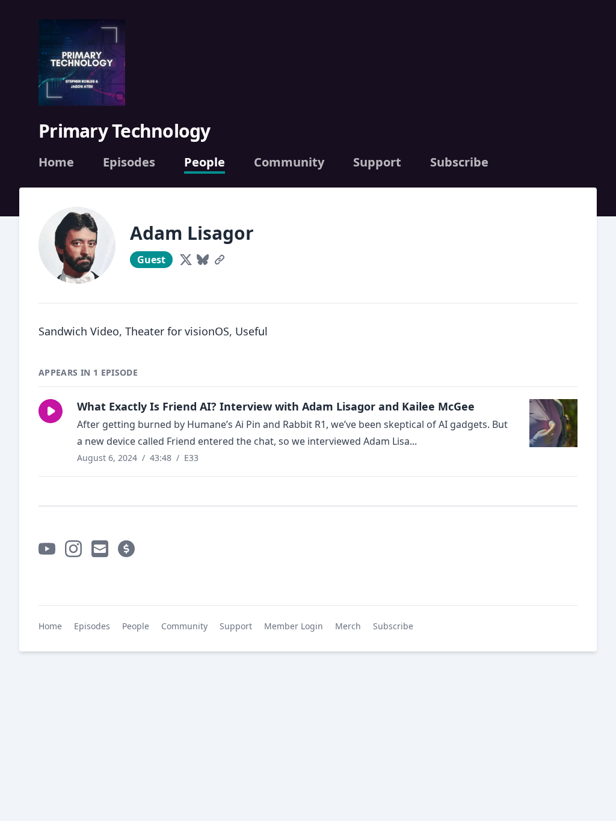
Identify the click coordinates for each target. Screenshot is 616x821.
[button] (50, 411)
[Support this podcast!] (126, 548)
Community (289, 162)
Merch (348, 626)
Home (56, 162)
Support (377, 162)
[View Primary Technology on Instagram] (73, 548)
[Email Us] (99, 548)
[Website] (220, 260)
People (204, 162)
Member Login (293, 626)
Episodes (129, 162)
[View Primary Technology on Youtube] (46, 548)
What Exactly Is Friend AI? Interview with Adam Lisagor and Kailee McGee (276, 406)
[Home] (81, 62)
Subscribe (459, 162)
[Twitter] (186, 260)
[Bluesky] (203, 260)
